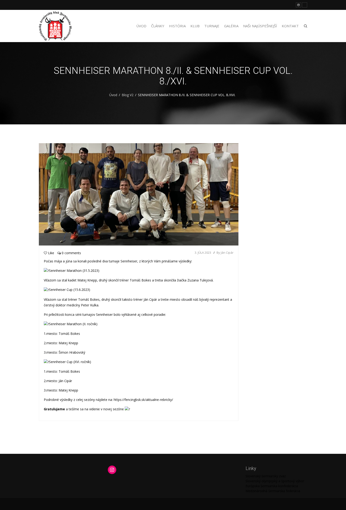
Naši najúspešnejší (260, 26)
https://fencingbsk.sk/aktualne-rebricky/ (143, 399)
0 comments (71, 253)
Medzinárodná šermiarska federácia (272, 491)
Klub (195, 26)
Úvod (141, 26)
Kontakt (290, 26)
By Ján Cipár (225, 252)
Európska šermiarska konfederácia (271, 486)
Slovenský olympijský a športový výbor (274, 481)
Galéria (231, 26)
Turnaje (211, 26)
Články (157, 26)
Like (51, 253)
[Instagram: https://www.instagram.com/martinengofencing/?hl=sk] (112, 470)
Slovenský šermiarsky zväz (265, 476)
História (177, 26)
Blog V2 (127, 95)
